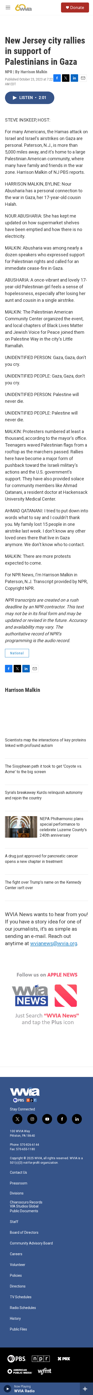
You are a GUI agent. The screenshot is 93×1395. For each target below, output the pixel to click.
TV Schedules (20, 1297)
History (15, 1318)
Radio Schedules (23, 1308)
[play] (7, 1388)
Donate (77, 7)
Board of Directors (24, 1232)
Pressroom (18, 1183)
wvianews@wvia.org (53, 943)
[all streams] (86, 1388)
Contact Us (18, 1172)
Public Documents (24, 1211)
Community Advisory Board (31, 1243)
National (17, 653)
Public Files (18, 1329)
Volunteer (17, 1265)
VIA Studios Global (24, 1206)
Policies (16, 1275)
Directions (18, 1286)
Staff (14, 1222)
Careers (16, 1254)
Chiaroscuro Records (26, 1202)
